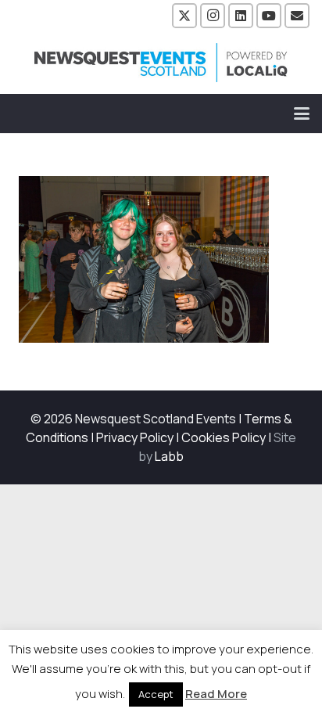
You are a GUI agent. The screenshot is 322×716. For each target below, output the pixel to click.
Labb (169, 456)
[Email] (296, 15)
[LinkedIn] (240, 15)
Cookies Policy (223, 437)
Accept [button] (156, 694)
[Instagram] (212, 15)
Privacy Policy (135, 437)
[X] (184, 15)
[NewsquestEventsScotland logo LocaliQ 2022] (161, 62)
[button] (302, 113)
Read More (216, 693)
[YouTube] (268, 15)
